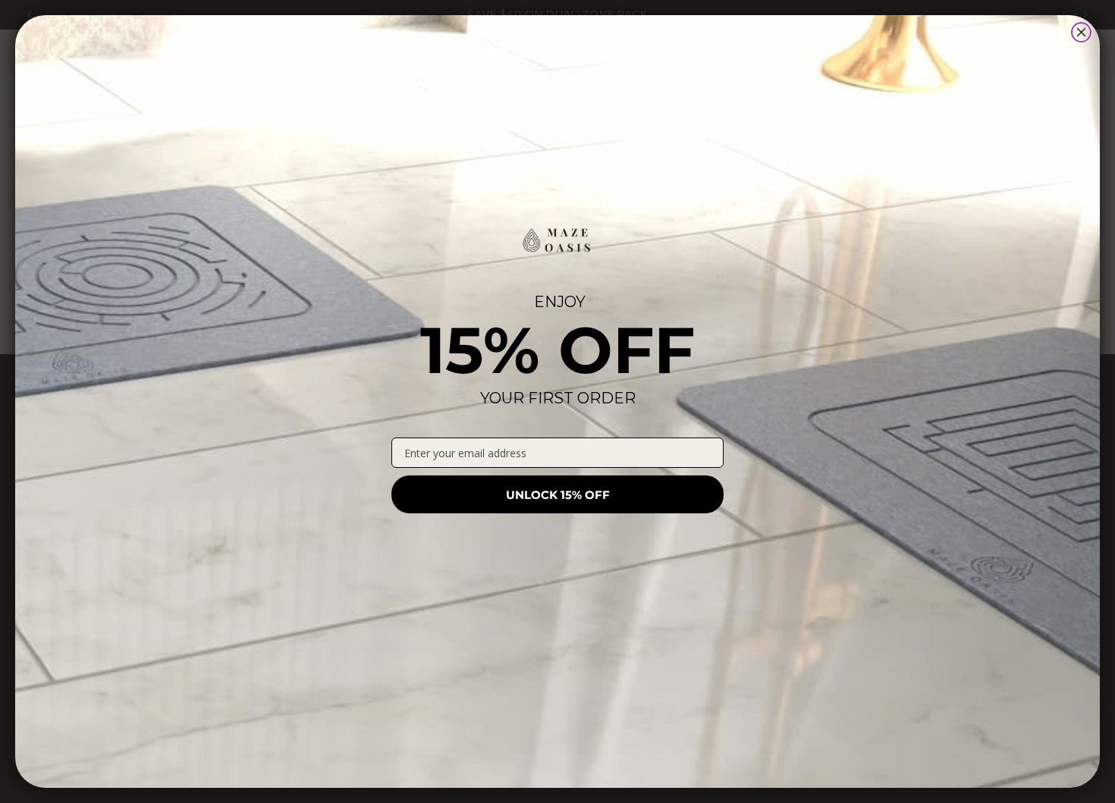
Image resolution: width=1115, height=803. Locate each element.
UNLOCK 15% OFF (558, 495)
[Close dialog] (1081, 32)
